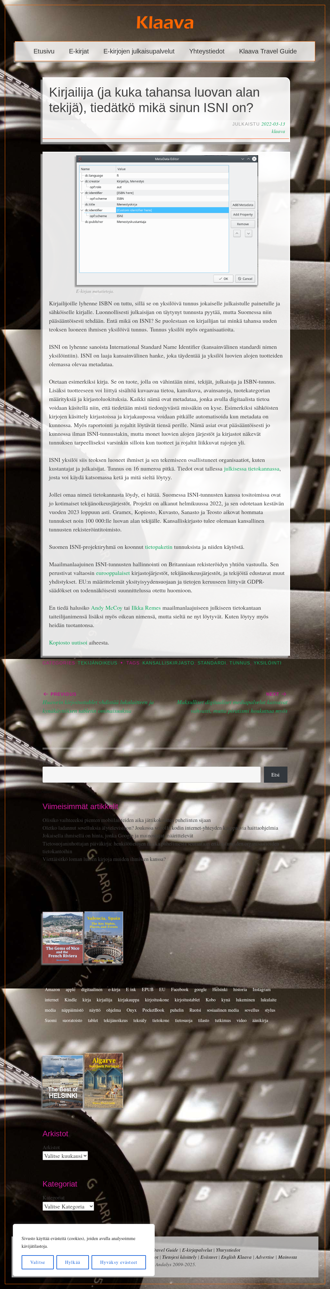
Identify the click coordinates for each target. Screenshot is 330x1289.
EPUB (147, 989)
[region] (84, 1250)
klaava (278, 131)
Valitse (37, 1262)
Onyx (132, 1010)
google (200, 989)
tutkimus (223, 1020)
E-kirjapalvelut (197, 1249)
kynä (225, 1000)
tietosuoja (183, 1020)
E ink (131, 989)
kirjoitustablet (187, 1000)
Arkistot (51, 1147)
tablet (93, 1020)
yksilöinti (268, 663)
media (50, 1010)
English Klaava (236, 1257)
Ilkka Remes (146, 607)
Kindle (70, 1000)
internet (52, 1000)
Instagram (262, 989)
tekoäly (140, 1020)
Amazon (52, 989)
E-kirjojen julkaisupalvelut (139, 51)
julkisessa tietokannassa (251, 468)
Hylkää (72, 1262)
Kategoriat (54, 1197)
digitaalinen (91, 989)
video (242, 1020)
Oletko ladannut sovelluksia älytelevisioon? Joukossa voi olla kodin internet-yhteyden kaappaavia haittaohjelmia (160, 827)
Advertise (265, 1257)
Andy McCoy (106, 607)
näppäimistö (72, 1010)
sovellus (252, 1010)
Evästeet (208, 1257)
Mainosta (287, 1257)
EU (162, 989)
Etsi (47, 762)
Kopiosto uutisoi (68, 642)
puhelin (177, 1010)
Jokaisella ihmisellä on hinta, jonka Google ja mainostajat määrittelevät (118, 835)
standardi (212, 663)
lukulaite (269, 1000)
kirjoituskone (157, 1000)
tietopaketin (158, 546)
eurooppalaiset (113, 573)
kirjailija (104, 1000)
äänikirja (260, 1020)
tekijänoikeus (116, 1020)
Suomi (51, 1020)
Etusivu (44, 51)
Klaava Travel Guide (268, 51)
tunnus (239, 663)
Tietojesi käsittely (179, 1257)
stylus (270, 1010)
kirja (86, 1000)
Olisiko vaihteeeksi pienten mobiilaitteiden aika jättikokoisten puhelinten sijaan (127, 820)
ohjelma (113, 1010)
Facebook (180, 989)
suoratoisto (72, 1020)
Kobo (211, 1000)
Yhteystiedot (207, 51)
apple (70, 989)
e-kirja (114, 989)
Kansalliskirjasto (168, 663)
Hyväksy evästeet (118, 1262)
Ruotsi (195, 1010)
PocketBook (153, 1010)
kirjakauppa (128, 1000)
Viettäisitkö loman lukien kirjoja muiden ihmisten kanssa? (104, 859)
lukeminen (245, 1000)
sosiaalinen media (223, 1010)
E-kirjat (79, 51)
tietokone (160, 1020)
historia (240, 989)
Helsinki (220, 989)
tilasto (203, 1020)
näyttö (95, 1010)
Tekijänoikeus (97, 663)
